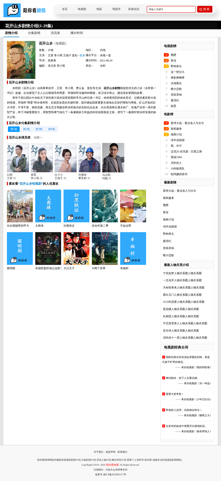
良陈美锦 (176, 94)
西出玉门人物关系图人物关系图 (182, 294)
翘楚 (173, 54)
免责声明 (110, 452)
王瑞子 (59, 178)
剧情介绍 (11, 33)
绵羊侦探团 (178, 140)
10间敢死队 (178, 168)
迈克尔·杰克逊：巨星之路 (186, 151)
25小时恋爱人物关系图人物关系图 (183, 301)
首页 (65, 9)
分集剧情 (34, 33)
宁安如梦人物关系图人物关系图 (182, 273)
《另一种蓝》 (204, 383)
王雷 (9, 178)
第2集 (26, 129)
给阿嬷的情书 (179, 174)
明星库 (116, 9)
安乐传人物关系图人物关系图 (181, 330)
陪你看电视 (112, 464)
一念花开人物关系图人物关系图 (182, 280)
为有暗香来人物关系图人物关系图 (183, 287)
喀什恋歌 (176, 88)
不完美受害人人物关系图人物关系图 (185, 323)
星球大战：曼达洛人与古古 (187, 123)
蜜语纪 (175, 100)
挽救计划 (176, 134)
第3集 (39, 129)
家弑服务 (176, 128)
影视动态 (133, 9)
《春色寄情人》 (203, 431)
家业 (173, 60)
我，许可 (176, 145)
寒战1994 (176, 157)
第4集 (51, 129)
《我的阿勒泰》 (203, 367)
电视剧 (82, 9)
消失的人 (176, 162)
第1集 (13, 129)
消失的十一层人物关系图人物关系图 (185, 337)
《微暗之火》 (204, 415)
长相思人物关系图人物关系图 (181, 316)
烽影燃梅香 (178, 77)
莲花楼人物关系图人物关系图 (181, 309)
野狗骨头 (176, 66)
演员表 (55, 33)
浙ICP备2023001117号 (114, 474)
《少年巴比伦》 (203, 399)
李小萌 (35, 178)
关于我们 (98, 452)
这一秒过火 (178, 71)
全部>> (38, 137)
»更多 (81, 55)
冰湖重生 (176, 83)
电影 (99, 9)
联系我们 (122, 452)
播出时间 (76, 33)
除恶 (173, 106)
